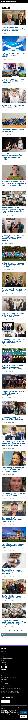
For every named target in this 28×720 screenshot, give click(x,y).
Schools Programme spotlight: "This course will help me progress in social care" (13, 469)
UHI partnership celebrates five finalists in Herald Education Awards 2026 (13, 81)
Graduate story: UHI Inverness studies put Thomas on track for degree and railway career (13, 443)
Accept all (23, 712)
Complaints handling (6, 653)
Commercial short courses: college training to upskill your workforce (13, 571)
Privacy (3, 660)
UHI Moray (4, 675)
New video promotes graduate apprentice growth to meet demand (13, 545)
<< (5, 630)
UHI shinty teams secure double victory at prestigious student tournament (13, 264)
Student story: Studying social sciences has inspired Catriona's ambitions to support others (14, 183)
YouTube (8, 697)
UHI (2, 691)
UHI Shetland (4, 683)
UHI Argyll (3, 672)
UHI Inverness (4, 674)
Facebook (3, 697)
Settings (23, 716)
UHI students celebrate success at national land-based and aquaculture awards (13, 341)
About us (3, 651)
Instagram (6, 697)
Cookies (3, 656)
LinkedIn (12, 697)
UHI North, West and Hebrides (8, 677)
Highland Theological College (8, 685)
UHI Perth (3, 681)
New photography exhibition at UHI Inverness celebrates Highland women (13, 315)
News (3, 634)
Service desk (6, 701)
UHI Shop (3, 664)
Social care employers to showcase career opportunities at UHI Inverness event (13, 29)
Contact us (4, 654)
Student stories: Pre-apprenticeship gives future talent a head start (12, 519)
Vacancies (3, 662)
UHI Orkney (4, 679)
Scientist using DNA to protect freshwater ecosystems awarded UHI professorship (13, 367)
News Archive (5, 636)
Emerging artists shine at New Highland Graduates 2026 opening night (13, 393)
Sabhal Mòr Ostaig (6, 686)
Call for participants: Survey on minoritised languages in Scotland (13, 55)
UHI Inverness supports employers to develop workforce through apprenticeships (14, 622)
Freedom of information (7, 658)
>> (22, 630)
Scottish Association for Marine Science (11, 688)
